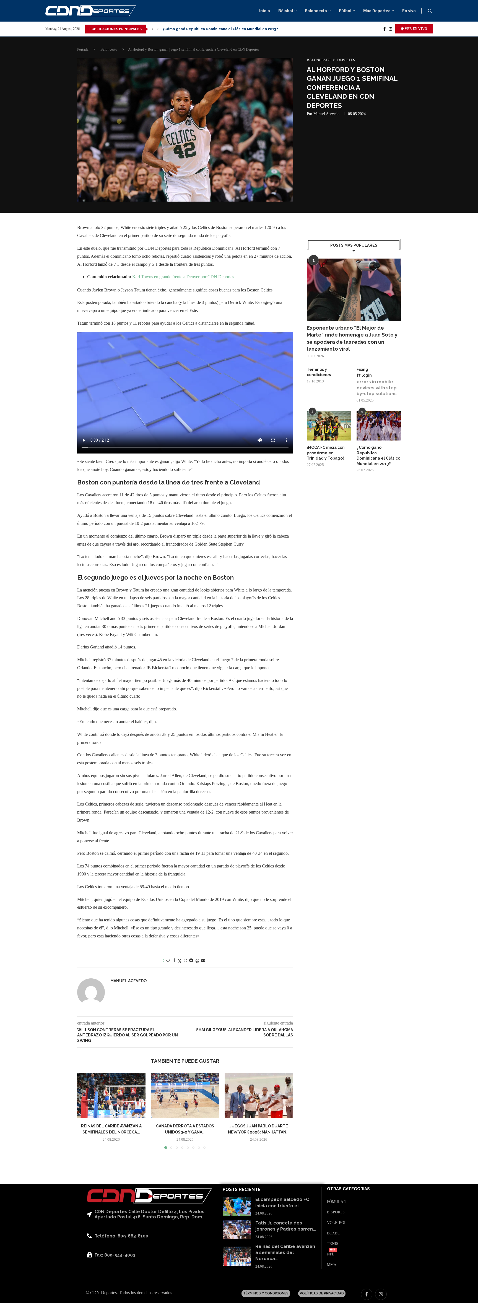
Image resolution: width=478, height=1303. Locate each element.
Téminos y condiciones (319, 372)
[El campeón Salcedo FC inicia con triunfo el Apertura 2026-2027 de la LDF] (237, 1206)
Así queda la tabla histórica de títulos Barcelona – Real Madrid (219, 29)
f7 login (364, 375)
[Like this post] (168, 960)
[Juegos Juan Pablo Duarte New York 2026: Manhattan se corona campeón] (259, 1095)
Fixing (362, 369)
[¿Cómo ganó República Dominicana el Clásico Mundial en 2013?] (379, 426)
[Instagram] (391, 29)
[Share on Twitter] (179, 960)
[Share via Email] (203, 960)
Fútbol (345, 10)
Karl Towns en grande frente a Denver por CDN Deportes (183, 276)
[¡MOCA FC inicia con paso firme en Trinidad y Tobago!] (329, 426)
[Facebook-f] (367, 1294)
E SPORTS (336, 1212)
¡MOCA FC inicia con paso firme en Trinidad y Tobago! (326, 452)
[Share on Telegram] (191, 960)
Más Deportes (376, 10)
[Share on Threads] (197, 960)
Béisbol (285, 10)
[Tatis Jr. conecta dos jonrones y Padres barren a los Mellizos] (237, 1229)
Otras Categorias (348, 1189)
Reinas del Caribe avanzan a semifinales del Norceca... (285, 1253)
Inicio (264, 10)
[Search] (430, 11)
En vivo (409, 10)
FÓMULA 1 (336, 1202)
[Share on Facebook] (174, 960)
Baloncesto (316, 10)
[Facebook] (384, 29)
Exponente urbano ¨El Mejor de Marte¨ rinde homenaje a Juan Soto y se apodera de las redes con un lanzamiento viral (352, 338)
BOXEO (333, 1233)
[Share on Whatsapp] (185, 960)
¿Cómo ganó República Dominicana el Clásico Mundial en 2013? (378, 455)
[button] (152, 29)
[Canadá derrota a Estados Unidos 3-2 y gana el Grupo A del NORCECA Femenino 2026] (185, 1095)
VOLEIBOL (337, 1223)
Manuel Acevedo (326, 114)
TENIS (332, 1244)
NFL (330, 1254)
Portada (83, 49)
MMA (331, 1265)
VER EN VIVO (415, 29)
